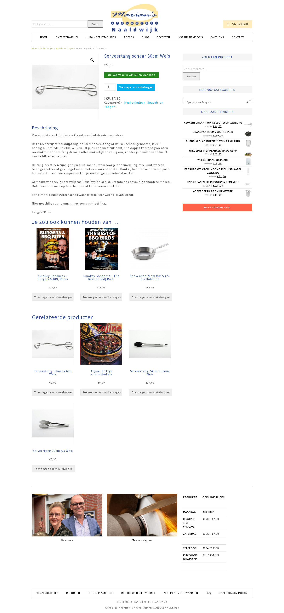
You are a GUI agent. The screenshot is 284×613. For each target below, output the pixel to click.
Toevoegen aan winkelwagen (136, 87)
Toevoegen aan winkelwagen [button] (53, 297)
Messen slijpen (142, 540)
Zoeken (95, 24)
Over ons (67, 540)
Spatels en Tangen (65, 48)
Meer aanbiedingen (217, 207)
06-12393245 (210, 555)
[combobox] (217, 100)
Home (34, 48)
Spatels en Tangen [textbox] (216, 102)
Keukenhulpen (47, 48)
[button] (92, 60)
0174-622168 (237, 24)
